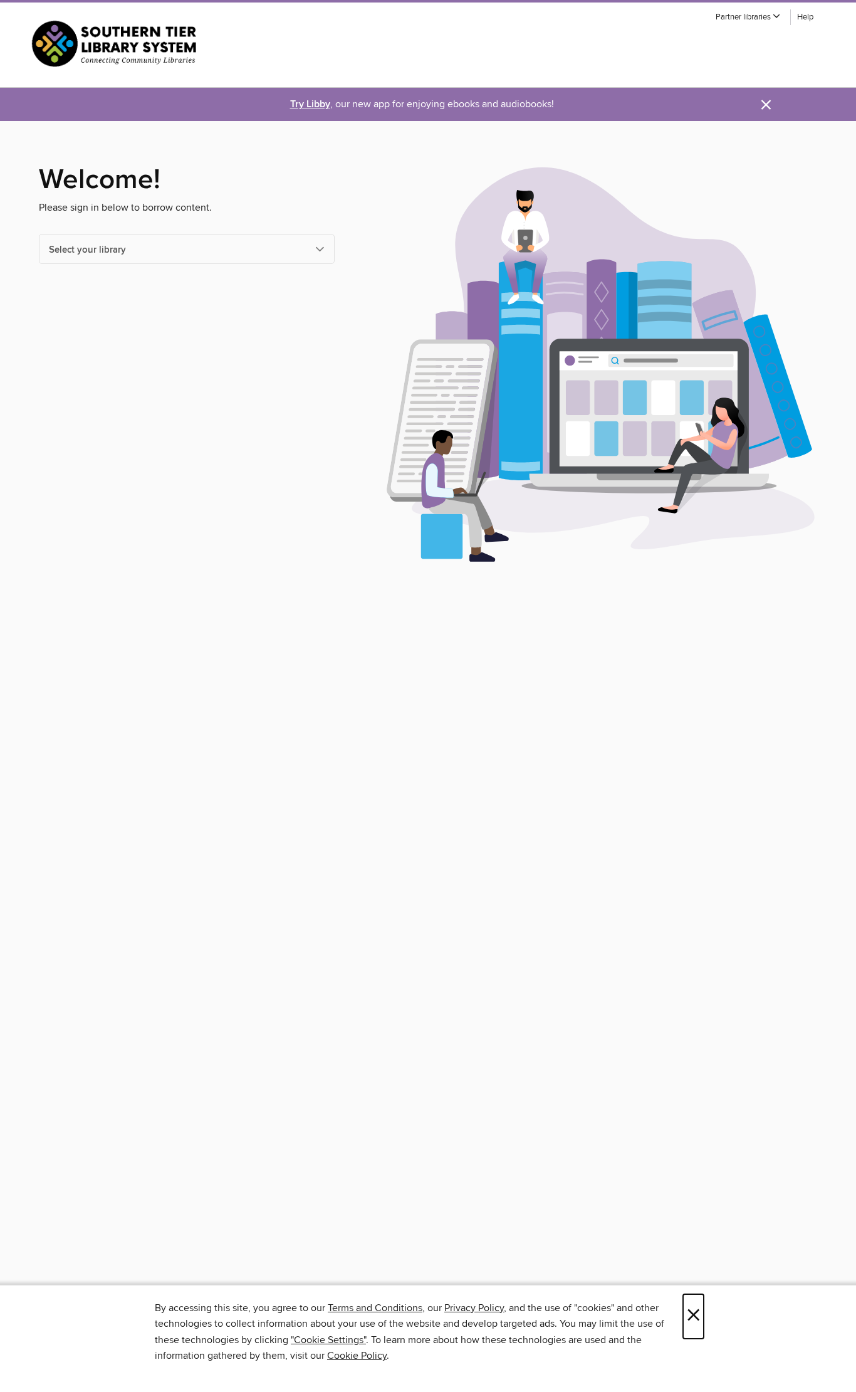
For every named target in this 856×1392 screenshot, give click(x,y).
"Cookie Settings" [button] (328, 1340)
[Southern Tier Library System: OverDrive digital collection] (117, 43)
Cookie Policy (357, 1355)
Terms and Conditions (375, 1308)
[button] (748, 17)
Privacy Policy (474, 1308)
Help (805, 17)
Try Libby (310, 104)
